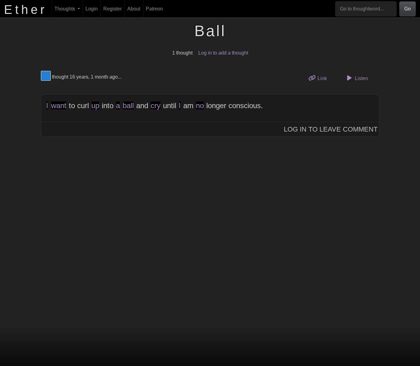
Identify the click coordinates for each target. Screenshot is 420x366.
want (58, 105)
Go (407, 8)
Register (112, 8)
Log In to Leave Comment (331, 129)
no (200, 105)
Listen (361, 78)
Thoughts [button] (65, 8)
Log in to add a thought (223, 52)
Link (324, 78)
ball (128, 105)
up (95, 105)
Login (91, 8)
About (133, 8)
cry (155, 105)
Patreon (154, 8)
